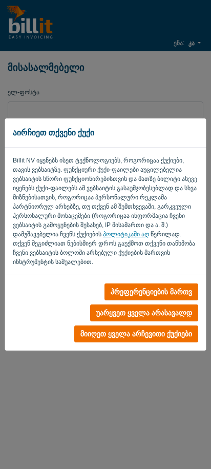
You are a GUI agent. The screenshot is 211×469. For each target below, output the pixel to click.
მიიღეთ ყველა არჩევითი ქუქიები (136, 334)
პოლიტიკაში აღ (126, 234)
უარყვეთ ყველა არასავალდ (144, 313)
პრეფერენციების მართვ (151, 292)
